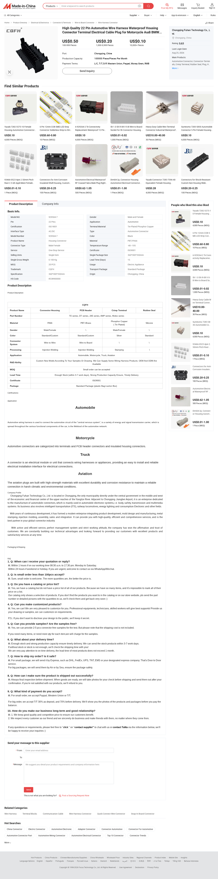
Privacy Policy (153, 867)
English (40, 861)
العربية (124, 861)
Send (28, 789)
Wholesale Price (113, 857)
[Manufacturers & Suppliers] (19, 6)
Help (162, 15)
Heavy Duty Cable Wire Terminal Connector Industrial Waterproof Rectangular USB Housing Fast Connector (202, 301)
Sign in (212, 7)
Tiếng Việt (177, 861)
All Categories (13, 15)
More (174, 68)
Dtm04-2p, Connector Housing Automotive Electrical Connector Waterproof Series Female (202, 412)
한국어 (133, 861)
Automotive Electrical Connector (86, 835)
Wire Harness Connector (80, 813)
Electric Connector (36, 829)
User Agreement (125, 867)
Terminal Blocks (30, 813)
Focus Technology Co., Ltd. (90, 867)
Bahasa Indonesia (191, 861)
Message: (17, 764)
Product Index (160, 857)
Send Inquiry (87, 71)
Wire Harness (10, 813)
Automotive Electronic (61, 829)
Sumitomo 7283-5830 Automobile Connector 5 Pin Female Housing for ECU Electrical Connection (202, 323)
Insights (184, 857)
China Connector (14, 829)
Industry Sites (128, 857)
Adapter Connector (86, 829)
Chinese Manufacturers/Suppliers (73, 857)
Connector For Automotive (141, 829)
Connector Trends (138, 835)
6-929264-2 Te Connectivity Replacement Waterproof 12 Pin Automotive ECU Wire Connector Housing (202, 257)
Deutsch (103, 861)
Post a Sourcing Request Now (74, 795)
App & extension (178, 15)
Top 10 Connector (115, 835)
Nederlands (114, 861)
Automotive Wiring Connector (51, 835)
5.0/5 (181, 43)
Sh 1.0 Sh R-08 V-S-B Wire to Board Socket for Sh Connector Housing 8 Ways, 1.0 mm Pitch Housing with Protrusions (202, 279)
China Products (51, 857)
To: (21, 757)
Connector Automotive (112, 829)
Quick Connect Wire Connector (111, 813)
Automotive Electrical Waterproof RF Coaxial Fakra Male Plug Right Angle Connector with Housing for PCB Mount (202, 390)
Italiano (94, 861)
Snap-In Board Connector (142, 813)
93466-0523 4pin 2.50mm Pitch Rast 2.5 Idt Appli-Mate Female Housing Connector (202, 346)
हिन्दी (149, 861)
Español (49, 861)
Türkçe (167, 861)
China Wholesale (97, 857)
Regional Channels (144, 857)
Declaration (139, 867)
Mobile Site (173, 857)
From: (19, 750)
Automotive (133, 221)
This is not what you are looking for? (40, 795)
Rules (213, 15)
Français (70, 861)
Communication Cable (53, 813)
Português (59, 861)
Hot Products (36, 857)
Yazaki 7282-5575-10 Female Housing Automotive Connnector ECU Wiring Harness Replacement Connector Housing (202, 212)
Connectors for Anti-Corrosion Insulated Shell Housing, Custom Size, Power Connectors (202, 368)
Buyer (147, 15)
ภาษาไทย (157, 861)
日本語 (141, 861)
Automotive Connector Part (19, 835)
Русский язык (82, 861)
